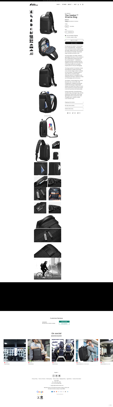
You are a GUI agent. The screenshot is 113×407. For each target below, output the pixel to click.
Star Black (72, 26)
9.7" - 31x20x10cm (69, 32)
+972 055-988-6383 (57, 383)
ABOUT (70, 4)
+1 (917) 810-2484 (57, 382)
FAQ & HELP (56, 380)
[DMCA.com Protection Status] (38, 397)
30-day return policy (69, 105)
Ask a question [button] (64, 323)
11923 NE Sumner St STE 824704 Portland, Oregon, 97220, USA (56, 387)
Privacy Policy (35, 378)
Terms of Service (41, 378)
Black (67, 26)
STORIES (64, 4)
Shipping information (70, 102)
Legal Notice (69, 378)
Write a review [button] (64, 321)
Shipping (66, 21)
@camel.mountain (56, 335)
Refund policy (49, 378)
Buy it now (74, 43)
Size (66, 29)
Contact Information (77, 378)
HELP (75, 4)
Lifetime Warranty (69, 108)
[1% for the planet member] (41, 397)
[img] (40, 394)
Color (66, 24)
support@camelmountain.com (57, 385)
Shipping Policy (63, 378)
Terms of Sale (56, 378)
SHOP (58, 4)
